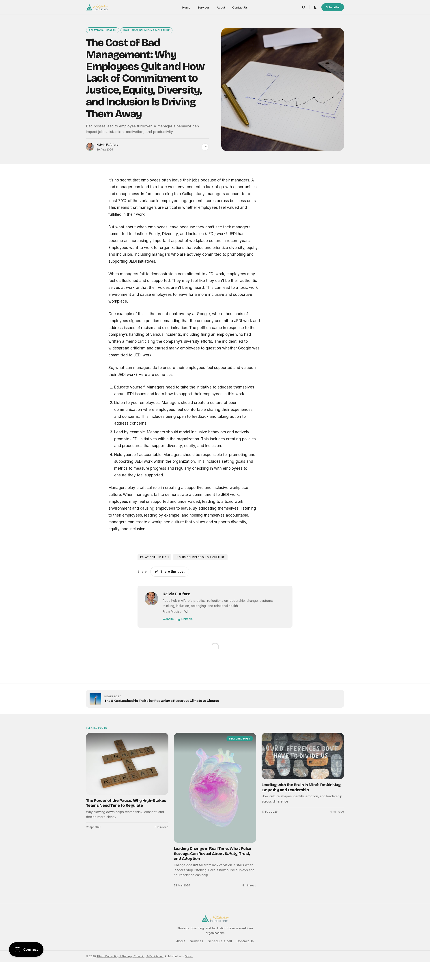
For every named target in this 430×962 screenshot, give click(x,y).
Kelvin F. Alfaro (107, 144)
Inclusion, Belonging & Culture (146, 30)
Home (186, 7)
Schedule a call (220, 941)
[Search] (304, 7)
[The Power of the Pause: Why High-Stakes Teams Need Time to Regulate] (127, 764)
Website (168, 619)
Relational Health (102, 30)
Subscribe (333, 7)
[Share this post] (205, 147)
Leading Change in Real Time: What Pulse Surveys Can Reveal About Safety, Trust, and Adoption (212, 853)
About (221, 7)
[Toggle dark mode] (315, 7)
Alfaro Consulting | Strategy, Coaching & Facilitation (130, 956)
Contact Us (240, 7)
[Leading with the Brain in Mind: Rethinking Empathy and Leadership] (303, 756)
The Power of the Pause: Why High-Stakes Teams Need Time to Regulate (126, 803)
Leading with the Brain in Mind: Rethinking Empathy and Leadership (301, 787)
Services (204, 7)
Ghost (189, 956)
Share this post (172, 571)
